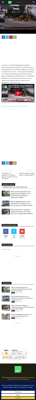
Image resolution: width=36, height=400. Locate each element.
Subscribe (22, 229)
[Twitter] (7, 37)
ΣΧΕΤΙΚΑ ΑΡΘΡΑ (8, 184)
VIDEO (3, 195)
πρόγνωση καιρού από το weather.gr (14, 359)
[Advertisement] (18, 51)
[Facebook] (3, 37)
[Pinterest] (11, 37)
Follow (14, 229)
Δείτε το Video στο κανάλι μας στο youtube (14, 106)
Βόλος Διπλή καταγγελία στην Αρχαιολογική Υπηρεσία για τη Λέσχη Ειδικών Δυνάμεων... (21, 289)
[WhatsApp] (15, 37)
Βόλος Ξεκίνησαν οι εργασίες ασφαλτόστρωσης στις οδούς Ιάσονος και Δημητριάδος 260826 (22, 211)
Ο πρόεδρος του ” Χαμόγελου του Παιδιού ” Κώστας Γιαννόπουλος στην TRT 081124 (9, 176)
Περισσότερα (6, 249)
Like (6, 229)
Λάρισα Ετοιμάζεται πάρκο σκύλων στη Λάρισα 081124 (26, 174)
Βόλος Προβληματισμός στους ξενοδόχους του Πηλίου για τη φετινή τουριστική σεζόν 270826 (22, 203)
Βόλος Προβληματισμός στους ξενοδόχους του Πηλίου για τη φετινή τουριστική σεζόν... (22, 298)
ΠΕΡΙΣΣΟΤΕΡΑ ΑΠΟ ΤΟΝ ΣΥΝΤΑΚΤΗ (15, 187)
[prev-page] (3, 218)
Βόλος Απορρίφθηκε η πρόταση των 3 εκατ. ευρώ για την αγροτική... (21, 315)
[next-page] (5, 218)
